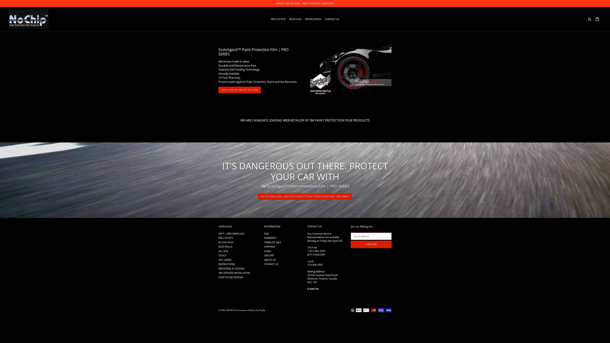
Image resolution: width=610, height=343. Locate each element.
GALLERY (269, 255)
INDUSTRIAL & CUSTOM (231, 268)
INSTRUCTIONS (226, 264)
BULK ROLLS (225, 246)
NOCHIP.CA (231, 310)
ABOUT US (270, 259)
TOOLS (222, 255)
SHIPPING (269, 246)
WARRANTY (270, 237)
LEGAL (267, 251)
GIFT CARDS (224, 259)
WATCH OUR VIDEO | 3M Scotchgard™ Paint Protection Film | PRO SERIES (305, 196)
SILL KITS (223, 251)
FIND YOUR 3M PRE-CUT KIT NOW (239, 89)
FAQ (266, 233)
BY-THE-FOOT (226, 242)
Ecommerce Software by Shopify (251, 310)
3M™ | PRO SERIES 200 (231, 233)
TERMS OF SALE (272, 242)
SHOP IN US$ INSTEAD (230, 277)
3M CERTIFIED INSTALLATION (234, 272)
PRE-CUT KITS (225, 237)
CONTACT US (271, 264)
